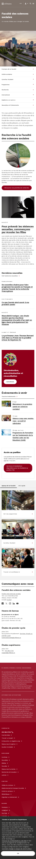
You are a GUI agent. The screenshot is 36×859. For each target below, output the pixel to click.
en (21, 3)
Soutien (7, 747)
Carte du (7, 791)
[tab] (8, 486)
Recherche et (9, 772)
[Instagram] (10, 603)
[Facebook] (3, 603)
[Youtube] (17, 603)
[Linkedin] (14, 603)
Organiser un (9, 797)
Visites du (7, 785)
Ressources (8, 744)
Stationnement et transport (13, 788)
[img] (6, 3)
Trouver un (7, 738)
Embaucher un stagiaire (11, 741)
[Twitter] (6, 603)
